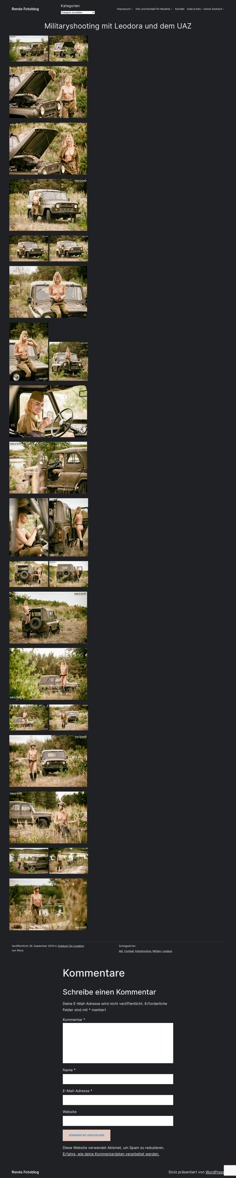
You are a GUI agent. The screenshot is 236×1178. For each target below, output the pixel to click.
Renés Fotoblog (25, 9)
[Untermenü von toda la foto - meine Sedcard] (223, 9)
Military (157, 951)
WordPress (215, 1172)
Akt (121, 951)
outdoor (167, 951)
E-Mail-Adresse (77, 1091)
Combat (129, 951)
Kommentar (74, 1020)
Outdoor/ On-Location (71, 946)
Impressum (124, 9)
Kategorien (70, 6)
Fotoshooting (143, 951)
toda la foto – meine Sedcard (204, 9)
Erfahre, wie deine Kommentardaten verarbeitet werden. (111, 1154)
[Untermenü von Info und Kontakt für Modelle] (171, 9)
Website (70, 1112)
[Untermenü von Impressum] (132, 9)
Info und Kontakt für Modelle (153, 9)
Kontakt (179, 9)
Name (69, 1070)
